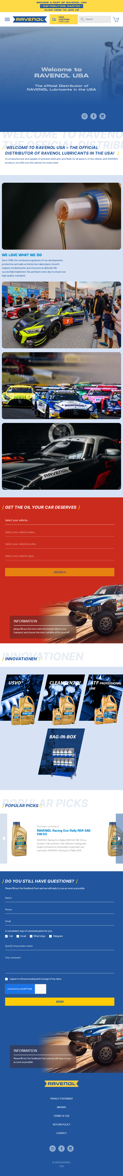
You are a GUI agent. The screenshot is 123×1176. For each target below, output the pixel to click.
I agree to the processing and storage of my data (35, 979)
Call (11, 936)
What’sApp (39, 936)
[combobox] (59, 521)
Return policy (61, 1124)
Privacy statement (61, 1099)
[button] (3, 839)
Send (60, 1001)
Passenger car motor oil (48, 826)
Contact (61, 1133)
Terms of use (61, 1116)
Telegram (58, 936)
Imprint (61, 1107)
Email (23, 936)
